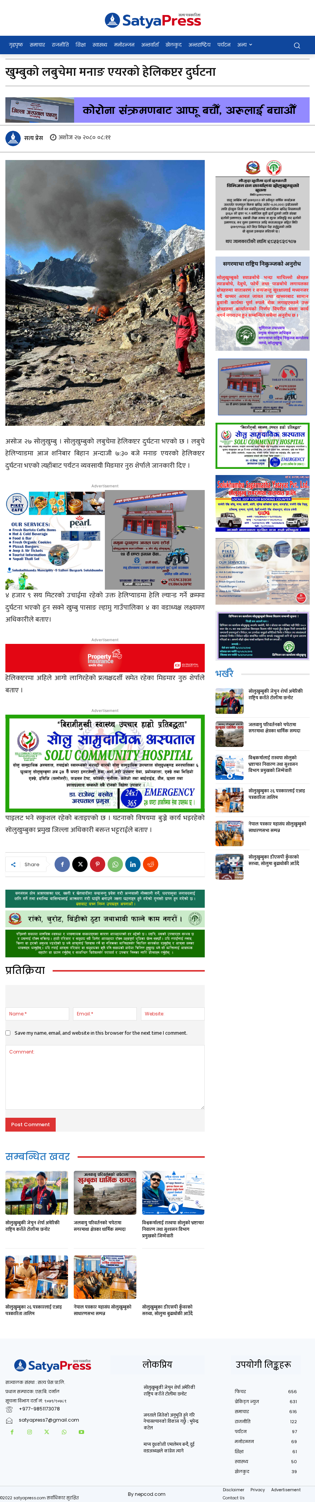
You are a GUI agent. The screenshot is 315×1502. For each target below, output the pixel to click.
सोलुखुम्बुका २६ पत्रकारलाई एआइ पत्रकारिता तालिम (33, 1310)
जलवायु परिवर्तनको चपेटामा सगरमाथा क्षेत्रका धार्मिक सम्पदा (100, 1226)
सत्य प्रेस (33, 138)
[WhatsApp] (115, 864)
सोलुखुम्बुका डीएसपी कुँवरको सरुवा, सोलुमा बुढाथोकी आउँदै (167, 1310)
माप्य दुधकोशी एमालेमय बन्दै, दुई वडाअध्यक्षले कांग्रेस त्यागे (169, 1447)
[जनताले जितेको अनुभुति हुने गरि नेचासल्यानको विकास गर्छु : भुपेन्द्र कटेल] (124, 1422)
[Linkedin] (133, 864)
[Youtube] (81, 1432)
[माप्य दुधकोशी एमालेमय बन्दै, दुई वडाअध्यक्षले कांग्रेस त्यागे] (124, 1451)
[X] (80, 864)
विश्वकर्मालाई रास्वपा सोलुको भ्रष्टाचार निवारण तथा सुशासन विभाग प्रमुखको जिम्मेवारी (173, 1229)
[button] (297, 45)
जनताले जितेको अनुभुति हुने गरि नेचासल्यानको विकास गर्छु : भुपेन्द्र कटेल (171, 1421)
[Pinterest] (97, 864)
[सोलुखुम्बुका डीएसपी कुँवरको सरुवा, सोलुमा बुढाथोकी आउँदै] (173, 1277)
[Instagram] (29, 1432)
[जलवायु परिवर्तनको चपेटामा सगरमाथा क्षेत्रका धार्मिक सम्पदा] (105, 1193)
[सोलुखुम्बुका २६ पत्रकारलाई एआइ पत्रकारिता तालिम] (36, 1277)
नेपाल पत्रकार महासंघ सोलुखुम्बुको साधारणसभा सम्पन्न (102, 1310)
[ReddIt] (150, 864)
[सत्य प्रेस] (14, 138)
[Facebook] (62, 864)
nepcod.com (150, 1494)
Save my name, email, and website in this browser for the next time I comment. (101, 1033)
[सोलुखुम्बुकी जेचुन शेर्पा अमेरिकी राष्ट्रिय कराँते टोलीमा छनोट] (36, 1193)
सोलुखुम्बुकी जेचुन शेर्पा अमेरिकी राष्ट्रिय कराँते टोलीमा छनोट (32, 1226)
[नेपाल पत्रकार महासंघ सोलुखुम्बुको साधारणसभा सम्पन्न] (105, 1277)
